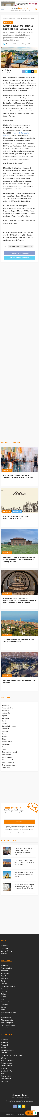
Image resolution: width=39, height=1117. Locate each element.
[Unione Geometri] (19, 1096)
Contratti (5, 731)
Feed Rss (4, 953)
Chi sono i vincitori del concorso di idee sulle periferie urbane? (18, 641)
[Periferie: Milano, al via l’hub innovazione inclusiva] (19, 664)
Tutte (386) (5, 1040)
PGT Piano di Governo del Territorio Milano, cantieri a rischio (17, 517)
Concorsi (5, 729)
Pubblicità (4, 946)
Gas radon (6, 744)
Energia (4, 1068)
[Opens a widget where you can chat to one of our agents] (31, 1113)
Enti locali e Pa (6, 1071)
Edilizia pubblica (7, 1066)
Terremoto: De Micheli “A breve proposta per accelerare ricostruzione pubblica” (23, 851)
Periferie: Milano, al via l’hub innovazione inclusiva (19, 681)
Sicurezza (4, 1081)
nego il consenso (25, 833)
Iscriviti (19, 821)
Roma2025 (28, 246)
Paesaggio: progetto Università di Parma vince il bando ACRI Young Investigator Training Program (19, 559)
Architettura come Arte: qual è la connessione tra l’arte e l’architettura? (18, 476)
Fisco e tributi (7, 742)
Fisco (4, 739)
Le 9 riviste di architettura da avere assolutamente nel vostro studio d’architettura (24, 886)
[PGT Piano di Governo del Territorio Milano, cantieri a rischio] (19, 500)
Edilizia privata (6, 1063)
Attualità (6, 511)
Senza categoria (8, 762)
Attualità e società (7, 1050)
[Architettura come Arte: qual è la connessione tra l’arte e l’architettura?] (19, 459)
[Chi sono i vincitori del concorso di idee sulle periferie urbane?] (19, 623)
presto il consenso (11, 833)
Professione (6, 755)
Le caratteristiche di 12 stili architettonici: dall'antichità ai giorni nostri (24, 862)
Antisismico (6, 713)
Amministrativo (7, 708)
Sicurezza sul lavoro (9, 765)
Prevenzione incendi (9, 752)
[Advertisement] (19, 351)
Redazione (9, 44)
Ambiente (5, 705)
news (4, 749)
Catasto (5, 723)
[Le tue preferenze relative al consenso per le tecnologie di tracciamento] (35, 1113)
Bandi (4, 721)
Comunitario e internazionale (11, 1055)
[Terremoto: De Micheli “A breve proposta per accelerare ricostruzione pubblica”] (7, 851)
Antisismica (6, 710)
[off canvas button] (2, 9)
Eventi (4, 736)
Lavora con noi (6, 951)
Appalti (4, 716)
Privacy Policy (10, 1101)
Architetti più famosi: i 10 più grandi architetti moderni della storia (25, 874)
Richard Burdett (14, 246)
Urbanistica (8, 22)
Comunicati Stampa (9, 726)
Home (5, 18)
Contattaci (5, 948)
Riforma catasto (8, 760)
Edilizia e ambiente (7, 1060)
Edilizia (4, 734)
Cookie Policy (20, 1101)
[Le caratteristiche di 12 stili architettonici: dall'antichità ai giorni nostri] (7, 863)
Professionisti (7, 757)
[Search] (36, 9)
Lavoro (4, 747)
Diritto (3, 1058)
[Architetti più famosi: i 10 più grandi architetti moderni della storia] (7, 875)
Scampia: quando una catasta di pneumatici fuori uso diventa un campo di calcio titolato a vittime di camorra (19, 600)
